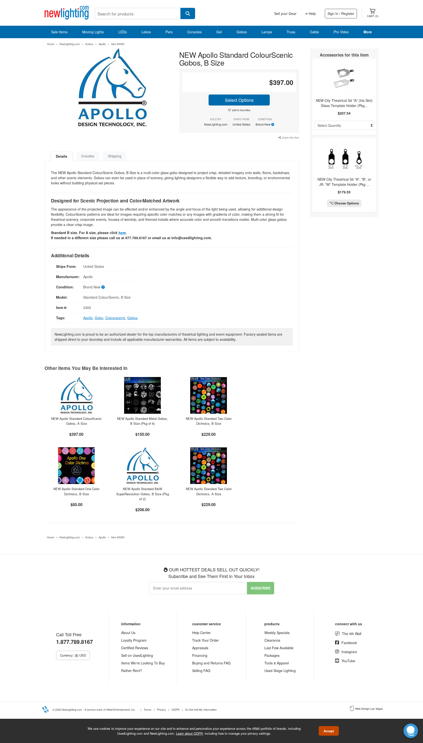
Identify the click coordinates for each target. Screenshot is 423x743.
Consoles (194, 31)
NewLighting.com (69, 44)
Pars (169, 31)
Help (312, 13)
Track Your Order (205, 640)
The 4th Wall (351, 633)
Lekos (146, 31)
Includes (87, 155)
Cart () (372, 16)
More (368, 31)
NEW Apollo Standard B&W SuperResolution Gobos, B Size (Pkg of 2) (142, 493)
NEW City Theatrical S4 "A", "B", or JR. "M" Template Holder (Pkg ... (344, 182)
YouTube (348, 660)
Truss (291, 31)
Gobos (241, 31)
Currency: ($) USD (73, 655)
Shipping (114, 155)
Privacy (161, 709)
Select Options (239, 100)
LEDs (122, 31)
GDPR (175, 709)
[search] (187, 13)
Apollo (102, 44)
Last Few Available (279, 647)
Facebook (349, 642)
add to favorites (241, 110)
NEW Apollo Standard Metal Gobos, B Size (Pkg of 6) (142, 421)
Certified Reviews (134, 647)
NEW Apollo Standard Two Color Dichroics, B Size (209, 421)
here (122, 232)
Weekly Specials (277, 632)
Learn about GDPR (189, 733)
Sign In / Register (341, 13)
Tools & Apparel (276, 662)
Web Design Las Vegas (369, 708)
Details (61, 156)
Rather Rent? (131, 670)
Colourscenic (115, 317)
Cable (314, 31)
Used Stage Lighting (280, 670)
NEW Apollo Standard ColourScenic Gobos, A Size (76, 421)
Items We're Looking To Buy (143, 662)
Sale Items (59, 31)
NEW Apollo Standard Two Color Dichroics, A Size (209, 491)
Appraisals (200, 647)
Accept (329, 731)
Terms (147, 709)
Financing (199, 655)
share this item (290, 137)
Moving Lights (93, 31)
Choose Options (346, 203)
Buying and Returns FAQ (211, 662)
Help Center (201, 632)
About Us (128, 632)
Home (50, 44)
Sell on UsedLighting (137, 655)
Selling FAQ (201, 670)
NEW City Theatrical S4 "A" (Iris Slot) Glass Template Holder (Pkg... (344, 103)
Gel (219, 31)
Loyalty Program (134, 640)
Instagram (349, 651)
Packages (272, 655)
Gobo (99, 317)
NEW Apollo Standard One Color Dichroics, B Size (76, 491)
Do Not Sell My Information (201, 709)
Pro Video (341, 31)
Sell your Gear (285, 13)
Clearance (272, 640)
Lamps (266, 31)
